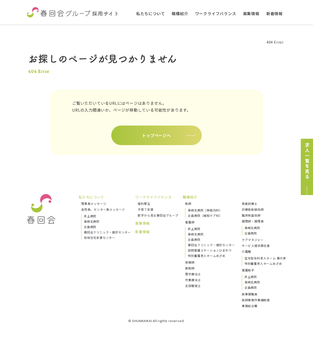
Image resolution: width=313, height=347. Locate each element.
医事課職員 (249, 294)
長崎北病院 (92, 221)
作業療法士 (193, 280)
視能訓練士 (249, 203)
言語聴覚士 (193, 286)
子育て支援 (145, 209)
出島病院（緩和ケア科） (205, 215)
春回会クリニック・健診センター (107, 232)
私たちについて (150, 13)
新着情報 (274, 13)
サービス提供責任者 (256, 245)
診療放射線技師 (253, 209)
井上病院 (90, 216)
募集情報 (251, 13)
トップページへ (156, 135)
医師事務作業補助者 (256, 300)
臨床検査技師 (251, 215)
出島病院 (90, 227)
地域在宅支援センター (99, 237)
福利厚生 (144, 203)
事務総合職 (249, 306)
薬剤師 (189, 268)
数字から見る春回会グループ (158, 215)
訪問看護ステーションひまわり (210, 250)
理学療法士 (193, 274)
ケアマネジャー (253, 240)
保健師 (189, 262)
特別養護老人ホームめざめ (206, 256)
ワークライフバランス (215, 13)
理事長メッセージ (93, 203)
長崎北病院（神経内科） (205, 210)
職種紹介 (180, 13)
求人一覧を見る (307, 160)
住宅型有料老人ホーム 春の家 (265, 258)
